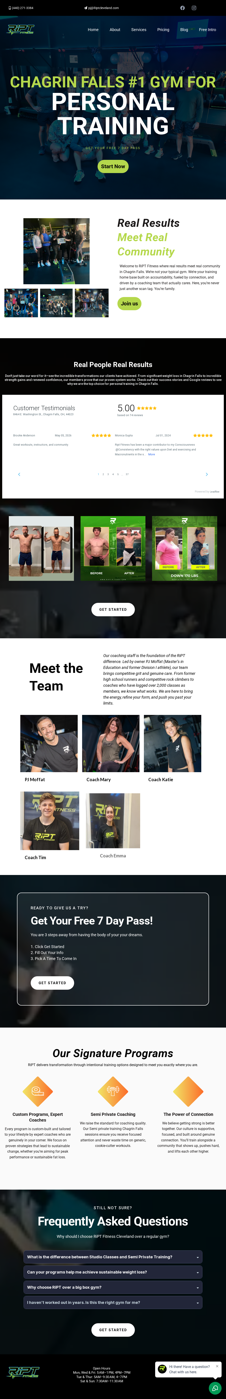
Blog (184, 29)
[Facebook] (182, 8)
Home (93, 29)
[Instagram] (194, 8)
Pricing (163, 29)
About (115, 29)
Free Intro (207, 29)
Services (138, 29)
